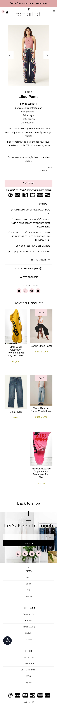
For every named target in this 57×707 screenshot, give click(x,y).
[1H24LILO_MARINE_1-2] (28, 55)
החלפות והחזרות (39, 259)
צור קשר (28, 596)
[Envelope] (25, 553)
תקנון (28, 676)
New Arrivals (28, 614)
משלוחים (43, 203)
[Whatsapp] (18, 553)
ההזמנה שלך (28, 663)
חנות (28, 590)
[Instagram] (32, 553)
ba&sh (28, 91)
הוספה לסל (28, 183)
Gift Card (28, 639)
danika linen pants (41, 346)
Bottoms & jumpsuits (19, 157)
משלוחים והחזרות (28, 669)
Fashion (35, 157)
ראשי (28, 577)
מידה (50, 167)
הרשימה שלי (29, 657)
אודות (28, 583)
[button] (47, 55)
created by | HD (28, 702)
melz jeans (16, 411)
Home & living (29, 626)
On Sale (29, 160)
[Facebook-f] (38, 553)
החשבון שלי (28, 682)
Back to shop (28, 503)
